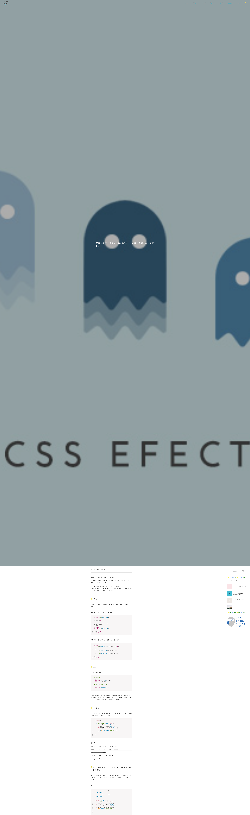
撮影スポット (222, 3)
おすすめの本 (239, 3)
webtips (103, 569)
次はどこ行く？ (213, 3)
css (99, 569)
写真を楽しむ (195, 3)
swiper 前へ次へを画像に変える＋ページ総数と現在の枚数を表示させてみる (239, 593)
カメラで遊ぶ (186, 3)
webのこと (230, 3)
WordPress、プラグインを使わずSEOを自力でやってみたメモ (239, 586)
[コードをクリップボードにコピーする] (131, 618)
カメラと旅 (204, 3)
